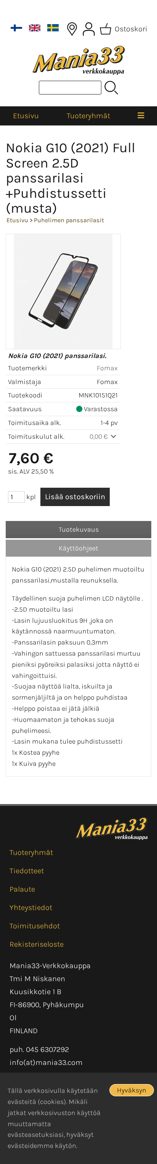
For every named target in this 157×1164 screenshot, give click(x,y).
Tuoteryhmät (88, 115)
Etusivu (26, 115)
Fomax (107, 368)
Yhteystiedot (31, 907)
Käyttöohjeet (78, 548)
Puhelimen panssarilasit (69, 220)
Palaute (22, 889)
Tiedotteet (27, 870)
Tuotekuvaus (79, 529)
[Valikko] (141, 115)
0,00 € (99, 436)
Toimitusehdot (35, 925)
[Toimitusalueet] (72, 29)
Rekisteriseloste (37, 944)
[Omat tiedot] (89, 29)
